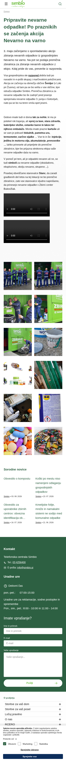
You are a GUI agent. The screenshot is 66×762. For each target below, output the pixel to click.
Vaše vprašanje (11, 650)
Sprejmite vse (30, 756)
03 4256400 (19, 562)
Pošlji (29, 683)
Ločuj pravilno (13, 714)
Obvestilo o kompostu (17, 478)
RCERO (10, 724)
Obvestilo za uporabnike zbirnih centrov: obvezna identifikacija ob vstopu (15, 513)
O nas (8, 719)
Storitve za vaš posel (17, 709)
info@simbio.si (25, 567)
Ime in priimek (10, 626)
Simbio (7, 496)
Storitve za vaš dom (17, 704)
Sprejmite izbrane (30, 749)
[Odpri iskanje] (60, 4)
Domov (7, 11)
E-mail (7, 638)
